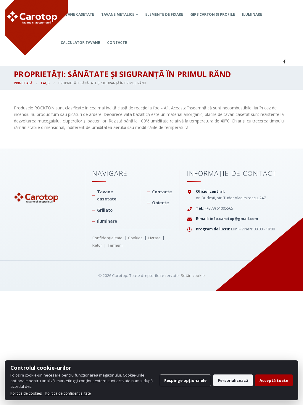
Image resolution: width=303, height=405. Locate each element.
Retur (97, 245)
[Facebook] (284, 61)
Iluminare (252, 14)
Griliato (105, 210)
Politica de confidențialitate (68, 393)
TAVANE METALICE (117, 14)
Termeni (115, 245)
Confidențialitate (107, 237)
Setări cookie (193, 275)
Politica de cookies (26, 393)
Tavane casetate (107, 195)
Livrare (154, 237)
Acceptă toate (274, 380)
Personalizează (233, 380)
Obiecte (160, 202)
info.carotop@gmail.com (234, 218)
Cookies (135, 237)
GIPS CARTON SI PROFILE (212, 14)
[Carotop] (36, 186)
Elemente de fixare (164, 14)
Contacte (117, 42)
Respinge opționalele (185, 380)
